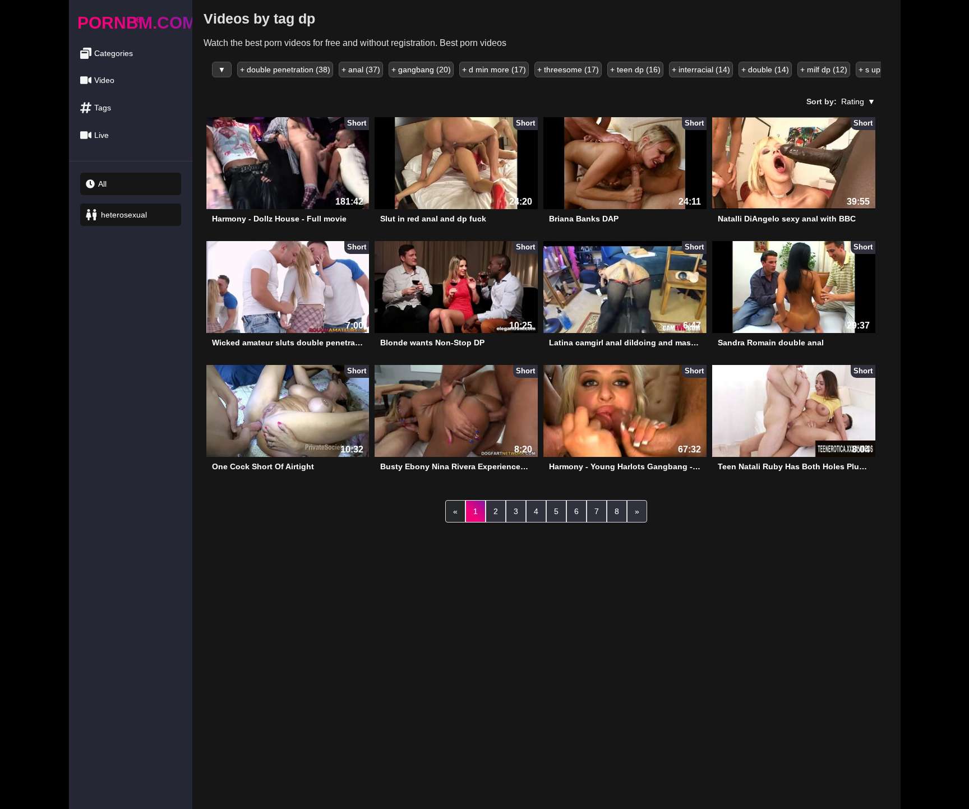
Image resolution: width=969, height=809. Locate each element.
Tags (102, 107)
